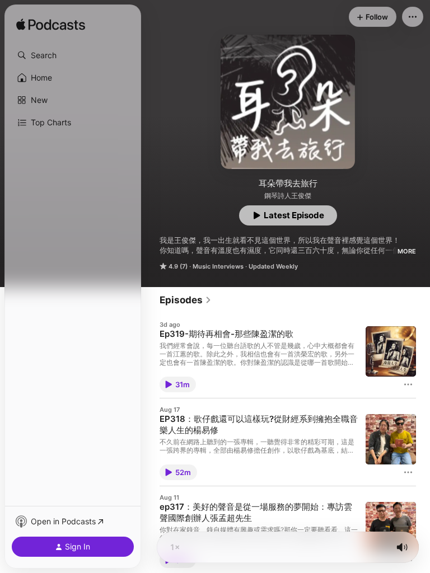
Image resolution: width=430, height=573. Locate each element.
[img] (50, 25)
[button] (72, 55)
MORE (407, 251)
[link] (186, 300)
